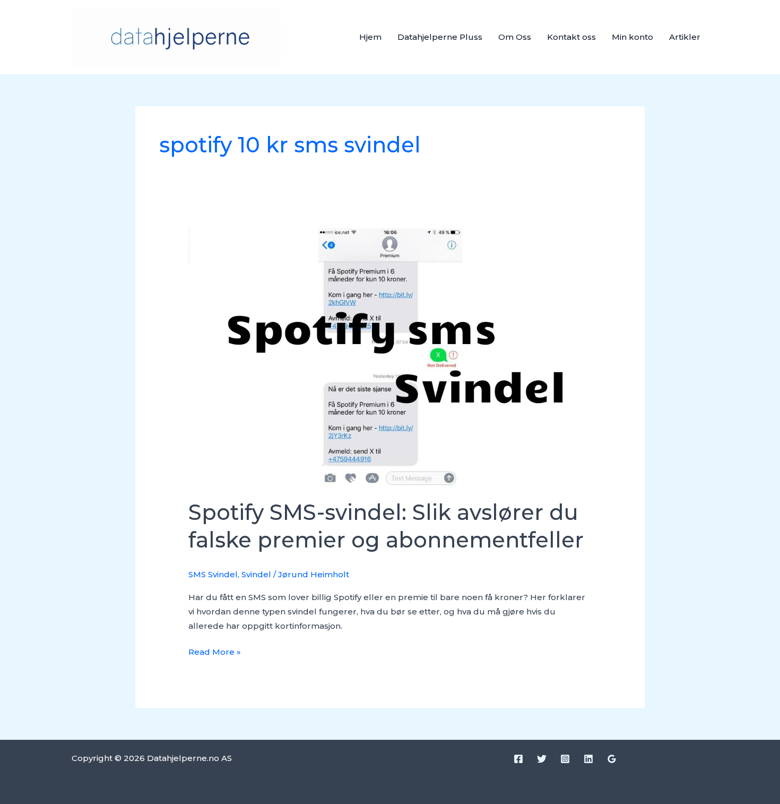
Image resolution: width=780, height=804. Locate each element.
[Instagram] (565, 759)
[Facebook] (518, 759)
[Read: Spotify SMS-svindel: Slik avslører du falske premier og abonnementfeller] (390, 357)
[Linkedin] (588, 759)
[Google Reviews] (612, 759)
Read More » (214, 651)
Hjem (370, 37)
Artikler (684, 37)
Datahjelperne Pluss (439, 37)
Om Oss (514, 37)
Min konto (632, 37)
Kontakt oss (571, 37)
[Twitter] (542, 759)
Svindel (256, 574)
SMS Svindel (213, 574)
